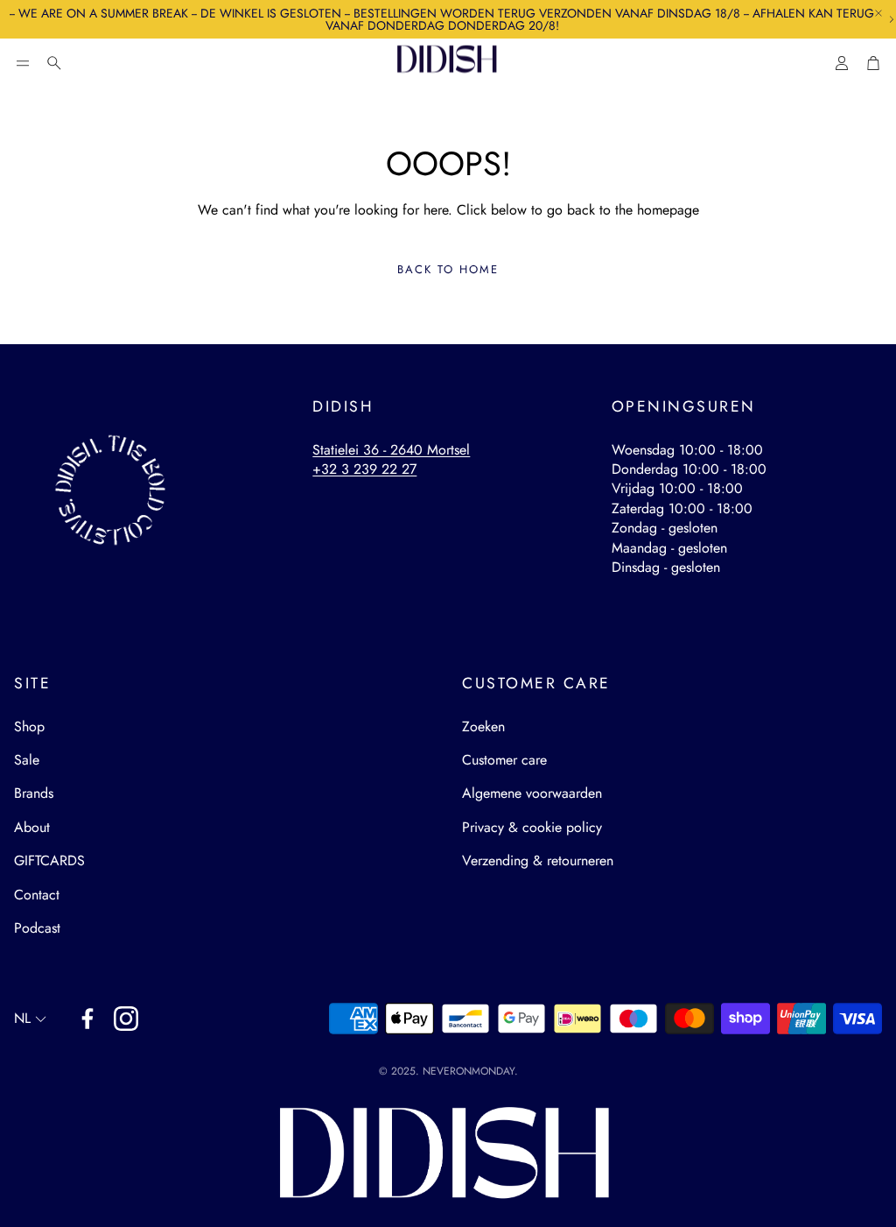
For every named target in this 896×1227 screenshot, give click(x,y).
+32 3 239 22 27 (364, 469)
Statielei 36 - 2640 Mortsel (391, 450)
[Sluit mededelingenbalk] (878, 13)
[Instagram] (126, 1018)
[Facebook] (87, 1018)
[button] (23, 63)
